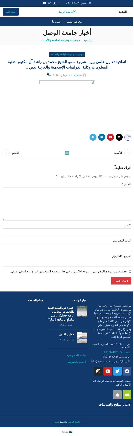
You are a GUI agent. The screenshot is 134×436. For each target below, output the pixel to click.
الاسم (128, 225)
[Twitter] (117, 371)
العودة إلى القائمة (67, 152)
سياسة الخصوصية (77, 355)
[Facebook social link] (59, 3)
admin (78, 75)
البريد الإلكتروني (122, 240)
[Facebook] (127, 371)
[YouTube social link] (44, 3)
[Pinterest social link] (110, 137)
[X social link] (54, 3)
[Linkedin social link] (101, 137)
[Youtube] (107, 371)
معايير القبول (66, 334)
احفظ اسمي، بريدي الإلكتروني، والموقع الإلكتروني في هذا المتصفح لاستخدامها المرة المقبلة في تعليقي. (69, 271)
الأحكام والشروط (77, 361)
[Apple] (117, 394)
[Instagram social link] (49, 3)
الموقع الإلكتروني (121, 255)
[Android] (127, 394)
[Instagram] (98, 371)
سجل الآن (11, 11)
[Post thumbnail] (82, 316)
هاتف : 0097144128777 (117, 352)
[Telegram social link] (93, 137)
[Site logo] (67, 11)
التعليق (126, 184)
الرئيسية (88, 40)
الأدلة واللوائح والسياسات (115, 404)
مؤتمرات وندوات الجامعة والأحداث (60, 40)
